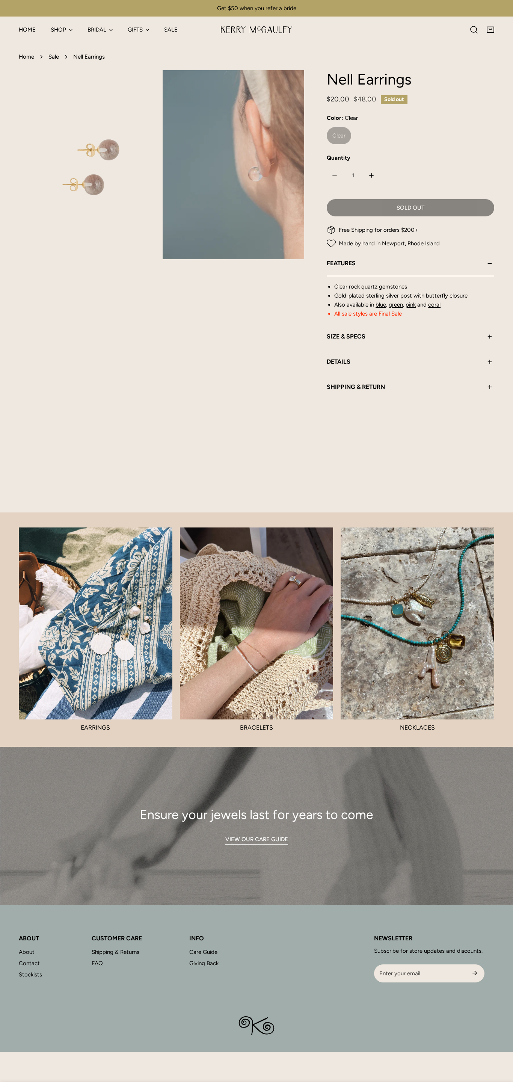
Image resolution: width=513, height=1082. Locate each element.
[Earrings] (95, 623)
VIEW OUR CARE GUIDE (256, 839)
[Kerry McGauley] (256, 29)
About (27, 952)
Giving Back (204, 963)
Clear (339, 135)
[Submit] (475, 973)
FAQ (97, 963)
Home (26, 56)
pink (411, 304)
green (396, 304)
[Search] (474, 29)
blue (381, 304)
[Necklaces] (417, 623)
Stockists (30, 974)
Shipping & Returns (115, 952)
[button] (490, 29)
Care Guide (203, 952)
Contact (29, 963)
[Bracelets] (256, 623)
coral (434, 304)
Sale (53, 56)
